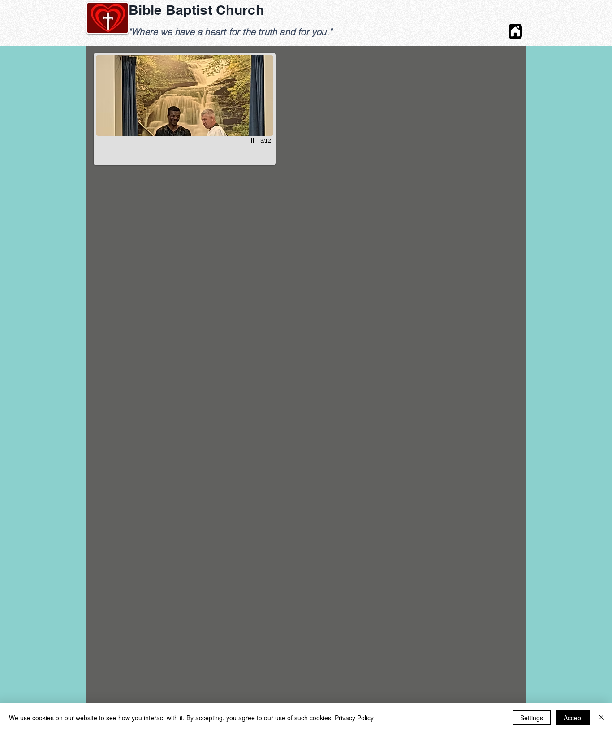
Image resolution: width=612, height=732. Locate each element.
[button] (185, 109)
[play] (253, 140)
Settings (531, 717)
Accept (573, 717)
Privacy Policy (354, 717)
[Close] (601, 717)
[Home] (515, 31)
